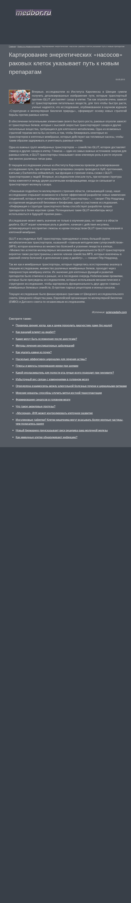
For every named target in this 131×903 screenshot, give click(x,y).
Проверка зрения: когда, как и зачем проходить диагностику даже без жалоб (64, 325)
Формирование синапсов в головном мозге (43, 399)
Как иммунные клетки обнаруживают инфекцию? (46, 437)
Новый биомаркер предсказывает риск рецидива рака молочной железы (62, 430)
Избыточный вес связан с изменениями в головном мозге (52, 379)
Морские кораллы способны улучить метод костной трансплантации (59, 393)
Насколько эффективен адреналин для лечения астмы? (51, 359)
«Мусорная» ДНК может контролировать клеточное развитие (54, 413)
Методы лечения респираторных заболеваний (45, 345)
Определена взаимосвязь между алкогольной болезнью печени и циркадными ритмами (71, 386)
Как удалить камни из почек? (34, 352)
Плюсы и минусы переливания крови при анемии (47, 366)
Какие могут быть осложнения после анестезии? (46, 339)
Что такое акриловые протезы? (35, 406)
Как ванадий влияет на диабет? (35, 332)
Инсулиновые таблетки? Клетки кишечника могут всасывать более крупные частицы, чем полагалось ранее (69, 421)
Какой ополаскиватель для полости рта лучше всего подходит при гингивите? (65, 372)
